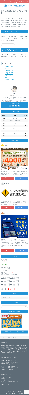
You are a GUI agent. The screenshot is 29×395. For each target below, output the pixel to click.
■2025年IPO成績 (5, 277)
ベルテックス (15, 128)
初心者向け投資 (9, 74)
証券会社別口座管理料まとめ (9, 369)
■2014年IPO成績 (14, 284)
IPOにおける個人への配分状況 (10, 381)
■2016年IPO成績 (14, 283)
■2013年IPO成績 (5, 285)
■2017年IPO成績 (5, 283)
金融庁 (4, 378)
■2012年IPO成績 (14, 285)
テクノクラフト (15, 131)
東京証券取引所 (6, 380)
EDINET (4, 383)
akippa (15, 133)
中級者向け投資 (9, 72)
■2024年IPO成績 (14, 277)
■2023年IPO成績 (5, 278)
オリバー (15, 123)
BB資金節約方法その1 (7, 363)
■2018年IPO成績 (14, 281)
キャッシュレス (9, 66)
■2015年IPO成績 (5, 284)
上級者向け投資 (9, 70)
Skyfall (15, 125)
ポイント (7, 68)
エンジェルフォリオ (7, 377)
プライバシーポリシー (12, 391)
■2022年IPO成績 (14, 278)
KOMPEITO (15, 118)
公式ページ (21, 178)
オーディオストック (15, 120)
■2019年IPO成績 (5, 281)
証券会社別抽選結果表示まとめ (10, 367)
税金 (6, 77)
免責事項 (19, 391)
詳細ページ (8, 178)
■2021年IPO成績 (5, 280)
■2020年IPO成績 (14, 280)
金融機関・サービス (10, 79)
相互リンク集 (5, 384)
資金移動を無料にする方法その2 (10, 362)
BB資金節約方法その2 (7, 365)
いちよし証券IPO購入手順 (8, 366)
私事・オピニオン (9, 75)
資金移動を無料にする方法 (9, 360)
